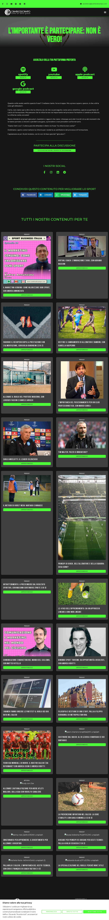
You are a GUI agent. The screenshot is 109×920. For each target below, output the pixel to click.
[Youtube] (11, 3)
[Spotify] (15, 3)
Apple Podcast (85, 74)
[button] (105, 12)
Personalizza (51, 911)
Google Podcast (23, 88)
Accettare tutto (95, 911)
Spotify (23, 74)
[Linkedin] (24, 3)
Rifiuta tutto (72, 911)
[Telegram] (20, 3)
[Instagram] (7, 3)
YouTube (54, 74)
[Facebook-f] (2, 3)
